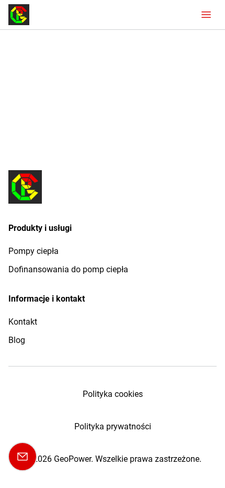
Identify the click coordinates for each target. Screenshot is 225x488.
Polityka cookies (113, 394)
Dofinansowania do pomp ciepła (68, 269)
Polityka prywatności (112, 426)
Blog (16, 340)
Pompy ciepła (33, 251)
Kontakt (22, 322)
